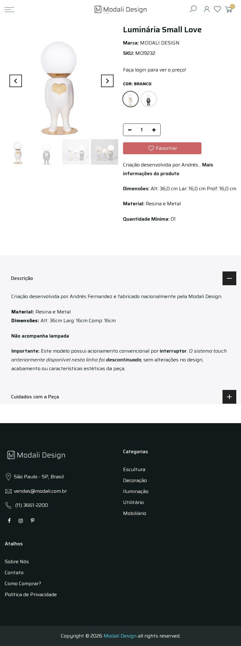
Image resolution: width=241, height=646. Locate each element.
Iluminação (135, 491)
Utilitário (133, 502)
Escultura (134, 469)
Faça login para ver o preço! (154, 70)
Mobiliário (134, 513)
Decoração (135, 480)
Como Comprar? (23, 583)
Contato (14, 572)
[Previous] (15, 81)
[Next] (107, 81)
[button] (162, 148)
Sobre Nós (17, 561)
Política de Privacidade (31, 594)
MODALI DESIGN (159, 43)
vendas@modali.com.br (40, 491)
